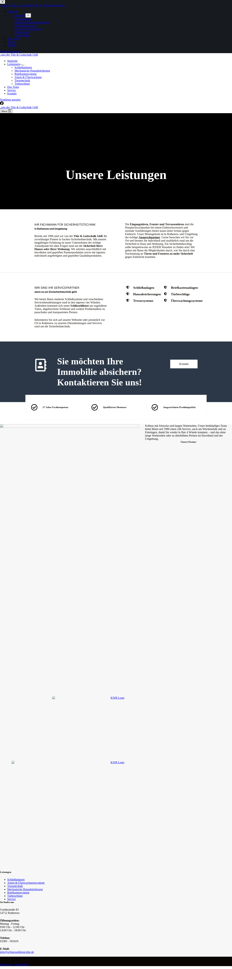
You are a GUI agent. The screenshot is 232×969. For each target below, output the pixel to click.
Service (11, 90)
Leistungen (13, 64)
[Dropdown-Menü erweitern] (22, 65)
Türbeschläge (22, 83)
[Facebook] (2, 104)
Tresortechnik (22, 80)
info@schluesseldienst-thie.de (17, 952)
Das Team (13, 87)
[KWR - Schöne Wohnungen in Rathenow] (116, 730)
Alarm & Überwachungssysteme (26, 882)
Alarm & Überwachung (28, 77)
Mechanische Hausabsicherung (32, 70)
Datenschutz (21, 964)
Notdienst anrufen (10, 99)
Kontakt (11, 93)
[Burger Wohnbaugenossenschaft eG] (116, 814)
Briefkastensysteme (25, 73)
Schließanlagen (23, 67)
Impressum (6, 964)
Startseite (12, 60)
